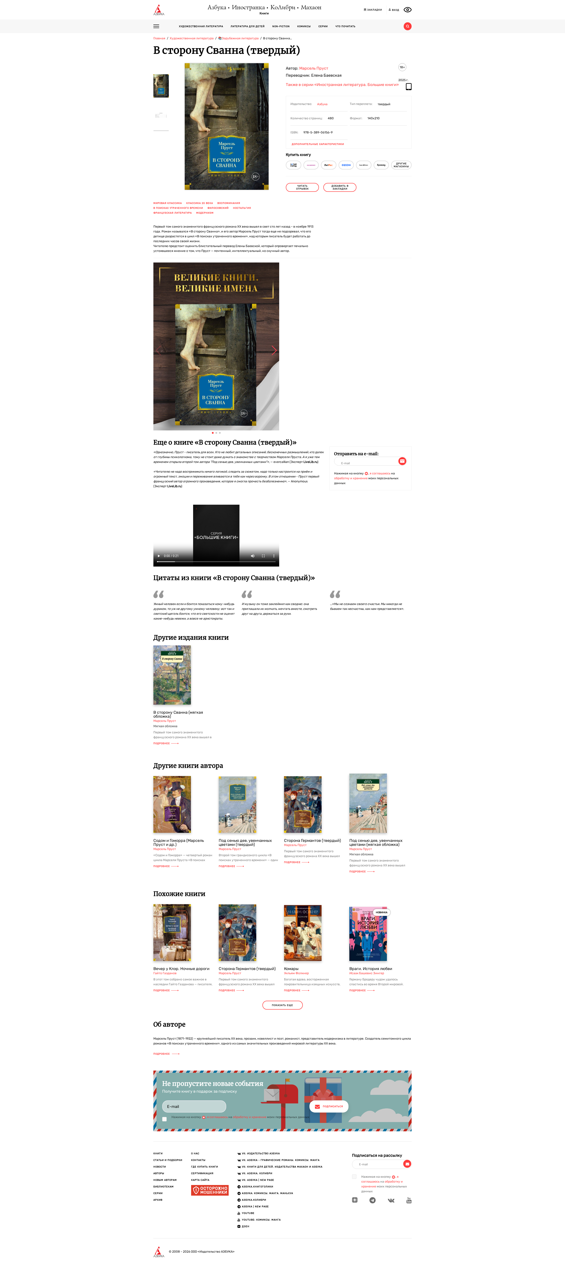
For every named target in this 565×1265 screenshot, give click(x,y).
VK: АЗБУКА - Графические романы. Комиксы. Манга (281, 1160)
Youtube (248, 1213)
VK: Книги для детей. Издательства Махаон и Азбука (282, 1166)
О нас (195, 1153)
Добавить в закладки (339, 187)
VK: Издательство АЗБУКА (261, 1153)
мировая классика (167, 203)
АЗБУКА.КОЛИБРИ (254, 1199)
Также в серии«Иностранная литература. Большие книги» (342, 85)
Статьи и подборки (167, 1160)
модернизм (205, 212)
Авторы (158, 1173)
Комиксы (304, 26)
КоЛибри (282, 8)
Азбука (216, 8)
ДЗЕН (245, 1226)
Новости (159, 1166)
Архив (157, 1199)
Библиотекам (163, 1186)
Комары (291, 969)
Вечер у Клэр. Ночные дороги (181, 969)
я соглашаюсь (380, 473)
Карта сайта (200, 1180)
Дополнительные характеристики (318, 144)
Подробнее (161, 743)
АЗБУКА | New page (255, 1206)
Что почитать (345, 26)
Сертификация (202, 1173)
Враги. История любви (370, 969)
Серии (323, 26)
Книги (264, 13)
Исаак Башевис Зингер (366, 973)
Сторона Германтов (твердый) (312, 841)
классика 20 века (199, 203)
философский (218, 208)
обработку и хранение (351, 478)
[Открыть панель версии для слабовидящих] (408, 10)
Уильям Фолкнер (296, 973)
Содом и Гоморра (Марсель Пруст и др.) (178, 843)
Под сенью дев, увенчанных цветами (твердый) (245, 843)
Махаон (311, 8)
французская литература (172, 212)
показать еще (282, 1005)
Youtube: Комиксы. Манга (261, 1219)
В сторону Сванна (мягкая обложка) (178, 714)
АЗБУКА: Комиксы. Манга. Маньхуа (267, 1193)
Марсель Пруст (313, 68)
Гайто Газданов (165, 973)
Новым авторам (165, 1180)
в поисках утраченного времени (178, 208)
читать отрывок (302, 187)
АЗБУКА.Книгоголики (257, 1186)
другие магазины (401, 165)
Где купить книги (204, 1166)
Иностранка (248, 8)
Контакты (198, 1160)
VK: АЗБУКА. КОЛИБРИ (257, 1173)
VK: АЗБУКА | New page (258, 1180)
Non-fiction (281, 26)
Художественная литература (201, 26)
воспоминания (228, 203)
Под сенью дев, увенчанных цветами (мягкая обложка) (376, 843)
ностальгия (242, 208)
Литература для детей (248, 26)
